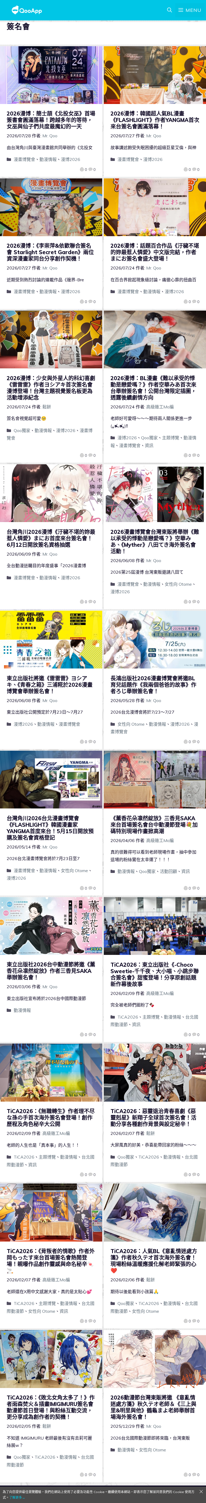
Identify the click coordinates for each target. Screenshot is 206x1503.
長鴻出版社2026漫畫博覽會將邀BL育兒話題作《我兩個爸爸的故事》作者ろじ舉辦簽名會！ (153, 685)
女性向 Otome (178, 584)
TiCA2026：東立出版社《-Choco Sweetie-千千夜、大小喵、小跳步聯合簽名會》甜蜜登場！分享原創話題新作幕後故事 (155, 974)
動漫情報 (48, 159)
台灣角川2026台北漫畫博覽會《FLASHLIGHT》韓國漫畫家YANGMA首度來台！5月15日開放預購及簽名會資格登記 (50, 828)
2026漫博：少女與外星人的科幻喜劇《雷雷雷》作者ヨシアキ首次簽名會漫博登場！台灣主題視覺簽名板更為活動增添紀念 (51, 388)
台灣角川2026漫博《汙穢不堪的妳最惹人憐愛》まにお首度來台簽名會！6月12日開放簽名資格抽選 (51, 538)
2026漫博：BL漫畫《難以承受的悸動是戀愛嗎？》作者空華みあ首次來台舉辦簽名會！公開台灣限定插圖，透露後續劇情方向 (153, 388)
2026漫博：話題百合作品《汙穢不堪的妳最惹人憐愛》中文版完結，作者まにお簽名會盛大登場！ (155, 252)
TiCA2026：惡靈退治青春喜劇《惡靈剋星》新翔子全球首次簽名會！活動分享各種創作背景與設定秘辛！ (153, 1117)
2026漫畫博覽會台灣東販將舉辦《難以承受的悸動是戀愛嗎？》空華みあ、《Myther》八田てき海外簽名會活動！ (155, 541)
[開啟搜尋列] (169, 10)
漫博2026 (70, 159)
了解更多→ (17, 1497)
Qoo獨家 (22, 430)
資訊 (149, 445)
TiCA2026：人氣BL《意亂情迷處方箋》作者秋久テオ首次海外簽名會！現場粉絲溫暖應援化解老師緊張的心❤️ (154, 1261)
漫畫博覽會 (24, 159)
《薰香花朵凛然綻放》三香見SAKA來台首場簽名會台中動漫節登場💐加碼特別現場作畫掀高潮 (154, 825)
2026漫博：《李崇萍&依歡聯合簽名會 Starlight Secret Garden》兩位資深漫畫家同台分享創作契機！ (50, 252)
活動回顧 (168, 871)
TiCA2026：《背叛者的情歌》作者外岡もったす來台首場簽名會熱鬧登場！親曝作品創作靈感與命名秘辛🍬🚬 (51, 1261)
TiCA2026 (127, 1017)
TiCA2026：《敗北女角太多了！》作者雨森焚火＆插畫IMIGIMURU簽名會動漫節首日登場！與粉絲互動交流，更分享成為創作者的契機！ (51, 1407)
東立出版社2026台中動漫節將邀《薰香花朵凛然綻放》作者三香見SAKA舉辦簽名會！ (51, 971)
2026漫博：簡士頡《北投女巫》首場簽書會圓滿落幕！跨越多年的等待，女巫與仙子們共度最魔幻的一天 (51, 120)
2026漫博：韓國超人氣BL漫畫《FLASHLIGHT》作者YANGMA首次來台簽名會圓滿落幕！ (155, 120)
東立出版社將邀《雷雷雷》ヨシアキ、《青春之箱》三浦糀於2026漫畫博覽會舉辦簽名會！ (50, 685)
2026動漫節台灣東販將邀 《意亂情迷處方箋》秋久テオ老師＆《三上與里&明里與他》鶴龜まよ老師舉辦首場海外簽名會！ (153, 1407)
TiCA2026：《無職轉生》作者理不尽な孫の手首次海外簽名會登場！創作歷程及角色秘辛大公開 (51, 1117)
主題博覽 (170, 437)
